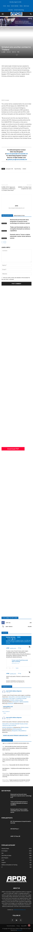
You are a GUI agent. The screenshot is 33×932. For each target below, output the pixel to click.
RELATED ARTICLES (7, 215)
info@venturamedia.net (19, 909)
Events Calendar (14, 6)
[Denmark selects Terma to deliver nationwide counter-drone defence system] (5, 236)
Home (4, 6)
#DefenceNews (19, 700)
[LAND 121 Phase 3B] (5, 838)
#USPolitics (12, 700)
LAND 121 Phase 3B (15, 836)
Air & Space (7, 28)
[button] (2, 14)
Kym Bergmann (6, 767)
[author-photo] (16, 203)
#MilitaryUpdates (24, 702)
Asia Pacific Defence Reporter (14, 691)
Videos (21, 6)
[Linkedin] (10, 177)
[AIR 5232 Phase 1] (5, 830)
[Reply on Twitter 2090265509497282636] (7, 668)
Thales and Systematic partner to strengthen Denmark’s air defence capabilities (20, 228)
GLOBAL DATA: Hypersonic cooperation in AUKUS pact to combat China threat (8, 188)
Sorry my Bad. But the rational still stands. (19, 763)
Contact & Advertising (19, 10)
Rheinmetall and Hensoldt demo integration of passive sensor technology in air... (20, 796)
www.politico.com (8, 706)
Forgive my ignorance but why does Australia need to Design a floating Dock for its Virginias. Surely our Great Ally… (16, 773)
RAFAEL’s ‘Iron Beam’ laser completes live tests (24, 187)
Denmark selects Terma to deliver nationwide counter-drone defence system (20, 236)
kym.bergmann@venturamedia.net (17, 153)
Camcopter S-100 (9, 168)
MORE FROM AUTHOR (19, 215)
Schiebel (24, 168)
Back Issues (26, 6)
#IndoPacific (10, 703)
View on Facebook (6, 711)
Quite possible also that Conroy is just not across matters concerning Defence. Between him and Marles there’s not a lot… (14, 747)
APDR (4, 52)
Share (5, 713)
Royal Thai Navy (18, 168)
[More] (13, 177)
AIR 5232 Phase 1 (14, 828)
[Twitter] (6, 177)
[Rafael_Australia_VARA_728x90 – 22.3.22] (16, 61)
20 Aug (19, 648)
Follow (29, 626)
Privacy (18, 925)
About (8, 6)
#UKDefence (10, 727)
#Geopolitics (16, 702)
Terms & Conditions (11, 925)
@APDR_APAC (13, 648)
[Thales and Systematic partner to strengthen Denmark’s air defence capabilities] (5, 229)
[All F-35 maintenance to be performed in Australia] (5, 823)
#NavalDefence (22, 730)
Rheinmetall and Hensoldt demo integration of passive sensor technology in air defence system (20, 221)
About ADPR (23, 925)
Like (30, 622)
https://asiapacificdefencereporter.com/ (16, 208)
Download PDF (13, 449)
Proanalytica (19, 930)
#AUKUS (4, 727)
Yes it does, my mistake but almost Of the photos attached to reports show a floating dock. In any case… (15, 758)
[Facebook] (3, 177)
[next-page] (5, 242)
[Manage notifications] (29, 925)
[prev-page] (2, 242)
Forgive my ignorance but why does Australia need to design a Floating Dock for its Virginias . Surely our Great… (16, 780)
